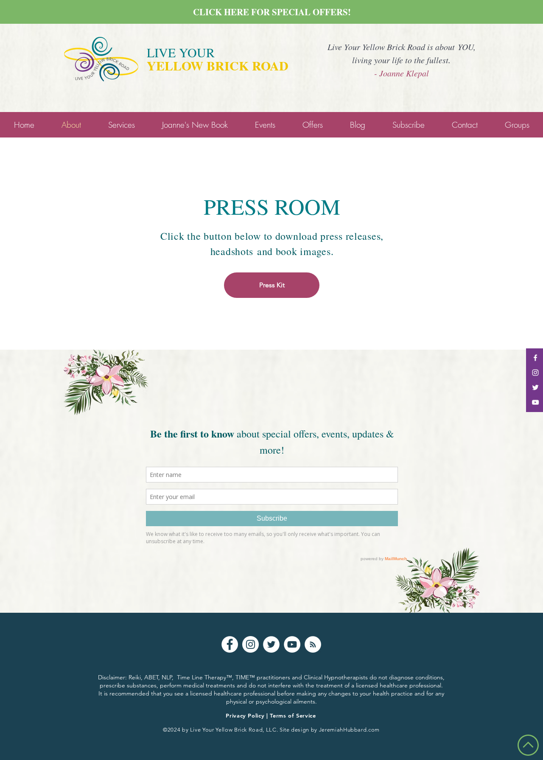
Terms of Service (293, 715)
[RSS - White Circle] (313, 644)
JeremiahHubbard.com (349, 729)
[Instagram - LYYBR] (535, 372)
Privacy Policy (245, 715)
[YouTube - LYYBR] (535, 402)
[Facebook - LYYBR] (535, 357)
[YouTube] (292, 644)
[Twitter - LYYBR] (535, 387)
